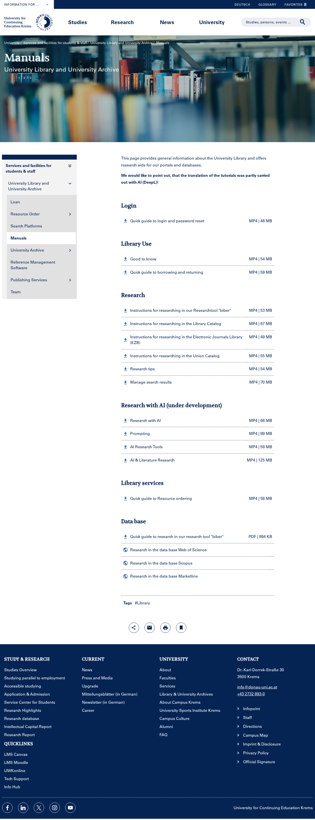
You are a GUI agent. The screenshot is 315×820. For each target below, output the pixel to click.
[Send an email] (149, 628)
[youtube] (70, 808)
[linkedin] (23, 808)
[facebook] (7, 808)
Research (122, 22)
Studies (77, 22)
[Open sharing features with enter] (134, 628)
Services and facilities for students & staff (55, 43)
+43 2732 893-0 (251, 693)
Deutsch (242, 4)
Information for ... (21, 4)
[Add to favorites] (181, 628)
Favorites (292, 5)
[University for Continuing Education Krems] (29, 21)
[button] (197, 220)
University (212, 22)
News (167, 22)
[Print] (165, 628)
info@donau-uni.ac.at (257, 686)
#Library (142, 602)
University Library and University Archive (121, 43)
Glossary (265, 5)
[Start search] (302, 22)
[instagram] (54, 808)
